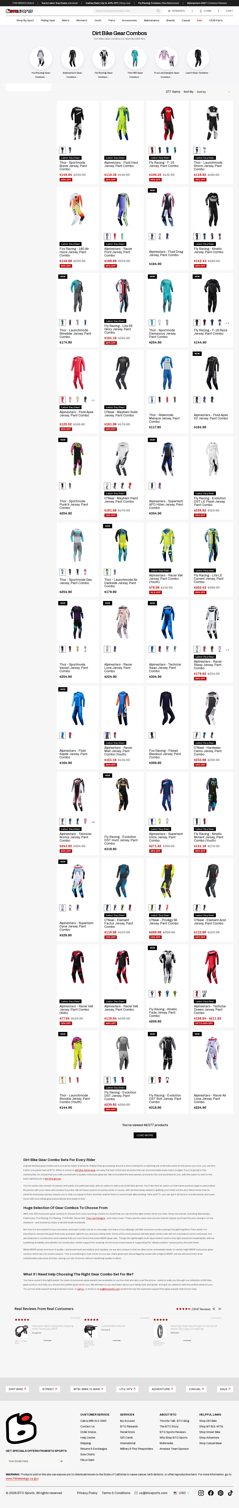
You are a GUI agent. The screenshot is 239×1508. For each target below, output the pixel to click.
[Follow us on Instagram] (201, 1493)
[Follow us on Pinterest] (220, 1493)
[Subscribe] (61, 1461)
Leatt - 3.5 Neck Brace (21, 1342)
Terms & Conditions (116, 1493)
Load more (145, 1135)
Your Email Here (18, 1461)
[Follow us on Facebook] (211, 1493)
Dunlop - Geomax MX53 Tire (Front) (159, 1343)
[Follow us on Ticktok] (230, 1493)
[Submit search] (158, 11)
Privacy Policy (87, 1493)
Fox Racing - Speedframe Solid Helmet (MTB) (89, 1344)
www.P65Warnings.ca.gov (22, 1478)
